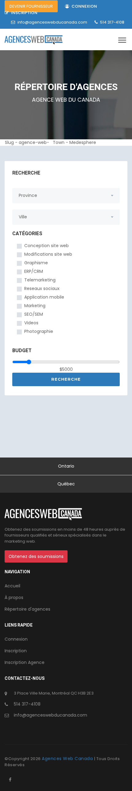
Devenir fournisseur (31, 6)
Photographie (38, 331)
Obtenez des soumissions (36, 556)
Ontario (66, 466)
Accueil (12, 586)
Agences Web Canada (68, 758)
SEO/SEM (33, 314)
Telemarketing (40, 280)
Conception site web (46, 246)
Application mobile (44, 297)
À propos (14, 597)
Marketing (34, 306)
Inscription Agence (25, 662)
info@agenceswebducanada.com (52, 22)
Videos (31, 323)
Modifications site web (48, 254)
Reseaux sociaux (42, 288)
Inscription (23, 13)
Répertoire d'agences (27, 609)
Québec (66, 484)
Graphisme (36, 263)
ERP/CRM (33, 271)
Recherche (66, 379)
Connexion (84, 6)
